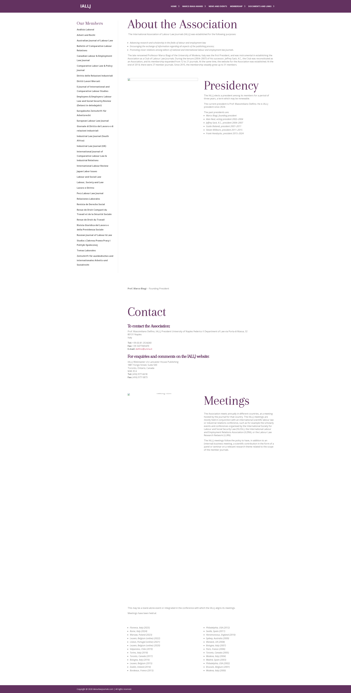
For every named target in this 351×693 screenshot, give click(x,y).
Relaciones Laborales (88, 198)
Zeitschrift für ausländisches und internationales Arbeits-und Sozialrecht (95, 260)
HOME (174, 6)
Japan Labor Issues (87, 171)
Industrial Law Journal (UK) (91, 146)
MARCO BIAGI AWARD (192, 6)
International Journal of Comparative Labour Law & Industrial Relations (92, 156)
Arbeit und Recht (86, 35)
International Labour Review (92, 165)
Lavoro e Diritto (85, 187)
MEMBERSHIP (236, 6)
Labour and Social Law (89, 176)
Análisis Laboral (85, 29)
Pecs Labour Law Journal (90, 193)
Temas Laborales (86, 250)
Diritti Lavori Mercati (88, 81)
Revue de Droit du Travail (91, 219)
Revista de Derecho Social (91, 204)
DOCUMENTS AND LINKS (259, 6)
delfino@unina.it (144, 348)
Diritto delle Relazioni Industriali (95, 75)
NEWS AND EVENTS (218, 6)
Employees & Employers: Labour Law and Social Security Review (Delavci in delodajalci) (94, 101)
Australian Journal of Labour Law (95, 40)
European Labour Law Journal (93, 120)
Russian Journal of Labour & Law (94, 235)
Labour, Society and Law (90, 182)
